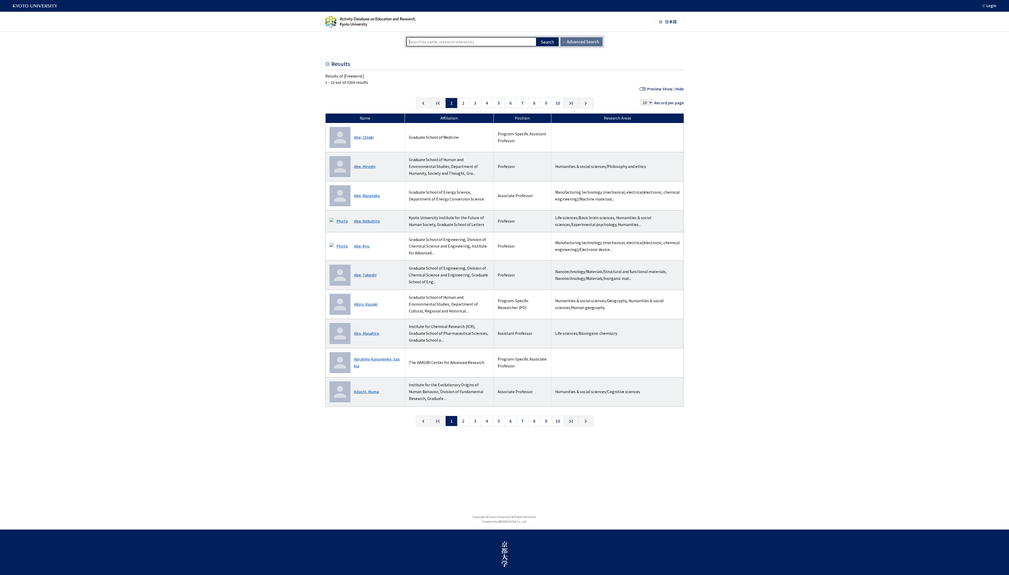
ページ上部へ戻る (999, 519)
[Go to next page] (585, 103)
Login (991, 5)
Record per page (669, 102)
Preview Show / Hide (665, 88)
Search (547, 42)
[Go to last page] (571, 103)
